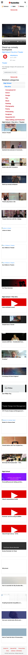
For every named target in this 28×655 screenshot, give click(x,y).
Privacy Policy (21, 648)
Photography (9, 106)
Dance (7, 92)
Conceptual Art (10, 90)
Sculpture (8, 114)
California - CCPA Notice (16, 650)
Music (7, 101)
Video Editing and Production (15, 120)
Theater (20, 52)
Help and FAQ (13, 648)
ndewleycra (14, 55)
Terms (7, 650)
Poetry (7, 109)
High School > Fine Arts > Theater (13, 122)
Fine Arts (14, 52)
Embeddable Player (10, 72)
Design (7, 95)
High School (6, 52)
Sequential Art (10, 117)
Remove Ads (14, 9)
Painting (8, 103)
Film (6, 98)
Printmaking (9, 111)
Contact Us (5, 648)
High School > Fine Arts (10, 297)
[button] (4, 2)
